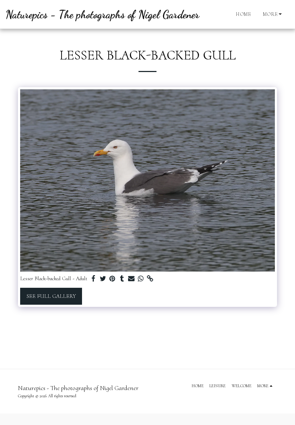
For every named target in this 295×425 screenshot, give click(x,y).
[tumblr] (121, 278)
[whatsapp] (140, 278)
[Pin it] (112, 278)
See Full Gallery (51, 296)
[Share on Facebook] (93, 278)
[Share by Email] (131, 278)
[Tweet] (103, 278)
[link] (150, 278)
